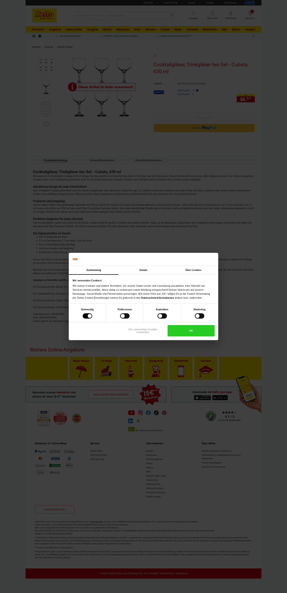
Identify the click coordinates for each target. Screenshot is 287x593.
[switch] (125, 316)
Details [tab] (144, 270)
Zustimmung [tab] (93, 270)
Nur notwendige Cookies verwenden (143, 331)
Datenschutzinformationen (157, 297)
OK (191, 330)
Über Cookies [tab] (193, 270)
